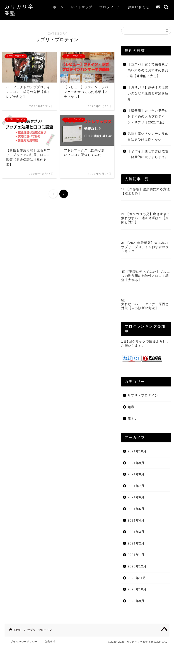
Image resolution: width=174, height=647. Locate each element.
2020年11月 (137, 578)
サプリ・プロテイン (143, 395)
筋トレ (133, 418)
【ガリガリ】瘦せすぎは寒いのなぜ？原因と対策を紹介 (148, 93)
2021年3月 (136, 532)
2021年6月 (136, 497)
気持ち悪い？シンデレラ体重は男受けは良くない (148, 136)
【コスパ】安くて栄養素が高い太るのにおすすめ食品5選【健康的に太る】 (148, 70)
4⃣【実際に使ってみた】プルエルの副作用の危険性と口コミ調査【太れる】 (145, 276)
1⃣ (123, 189)
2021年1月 (136, 555)
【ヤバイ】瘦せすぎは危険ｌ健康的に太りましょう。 (148, 154)
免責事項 (50, 641)
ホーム (58, 7)
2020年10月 (137, 589)
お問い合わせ (139, 7)
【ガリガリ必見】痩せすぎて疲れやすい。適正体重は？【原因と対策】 (145, 218)
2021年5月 (136, 509)
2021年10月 (137, 451)
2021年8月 (136, 474)
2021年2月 (136, 543)
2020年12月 (137, 566)
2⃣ (123, 214)
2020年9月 (136, 601)
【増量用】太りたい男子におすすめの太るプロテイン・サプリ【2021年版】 (148, 116)
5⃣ (123, 300)
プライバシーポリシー (24, 641)
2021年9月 (136, 463)
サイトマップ (81, 7)
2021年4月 (136, 520)
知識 (131, 407)
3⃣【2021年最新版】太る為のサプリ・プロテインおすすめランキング (145, 247)
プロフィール (110, 7)
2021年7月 (136, 486)
